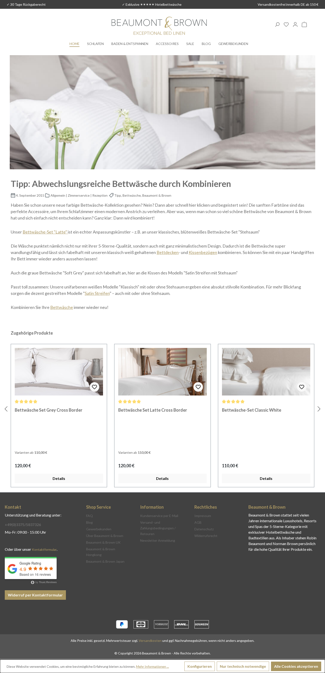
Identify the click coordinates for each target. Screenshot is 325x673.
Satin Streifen (97, 293)
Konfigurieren (199, 666)
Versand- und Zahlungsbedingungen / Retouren (158, 528)
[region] (162, 409)
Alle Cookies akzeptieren (296, 666)
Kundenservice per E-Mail (159, 516)
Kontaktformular (44, 549)
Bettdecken (168, 252)
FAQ (89, 516)
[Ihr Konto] (295, 24)
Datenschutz (204, 529)
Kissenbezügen (203, 252)
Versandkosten (150, 641)
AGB (198, 522)
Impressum (202, 516)
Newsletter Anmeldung (157, 540)
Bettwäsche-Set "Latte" (45, 231)
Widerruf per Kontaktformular (35, 595)
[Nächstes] (319, 408)
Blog (89, 522)
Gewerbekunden (98, 529)
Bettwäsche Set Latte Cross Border (152, 410)
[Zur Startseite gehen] (159, 26)
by (46, 582)
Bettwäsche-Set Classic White (251, 410)
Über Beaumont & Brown (104, 536)
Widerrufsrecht (205, 536)
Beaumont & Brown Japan (105, 561)
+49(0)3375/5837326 (23, 524)
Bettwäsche (61, 307)
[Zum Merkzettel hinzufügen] (94, 387)
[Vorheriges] (6, 408)
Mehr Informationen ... (152, 666)
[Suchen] (277, 24)
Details (59, 478)
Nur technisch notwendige (243, 666)
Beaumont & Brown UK (103, 542)
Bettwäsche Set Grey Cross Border (48, 410)
